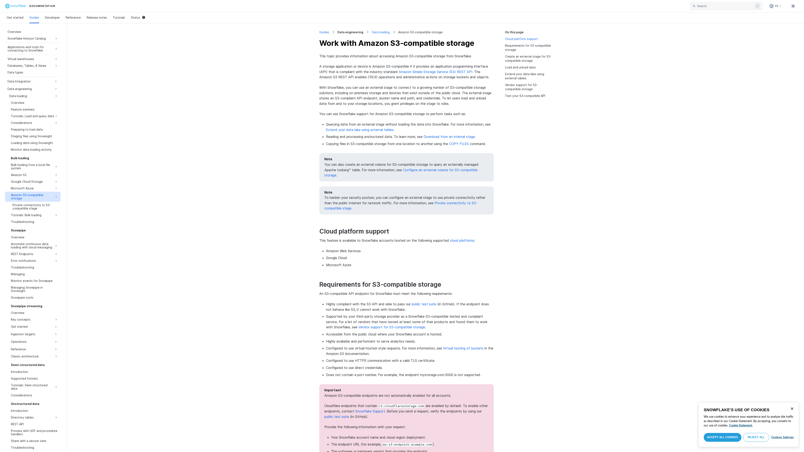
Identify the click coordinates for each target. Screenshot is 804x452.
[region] (748, 424)
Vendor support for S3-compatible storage (391, 327)
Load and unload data (520, 67)
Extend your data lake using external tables (360, 130)
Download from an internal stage (449, 137)
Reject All (756, 437)
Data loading (381, 32)
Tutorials (119, 17)
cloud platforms (462, 240)
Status (135, 17)
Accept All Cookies (722, 437)
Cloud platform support (521, 39)
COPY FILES (459, 144)
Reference (73, 17)
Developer (52, 17)
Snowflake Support (370, 411)
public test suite (424, 304)
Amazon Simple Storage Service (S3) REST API (435, 72)
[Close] (792, 408)
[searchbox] (725, 6)
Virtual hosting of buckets (463, 348)
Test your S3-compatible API (525, 96)
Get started (15, 17)
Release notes (97, 17)
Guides (34, 17)
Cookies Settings (782, 437)
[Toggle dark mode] (793, 6)
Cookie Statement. (741, 425)
